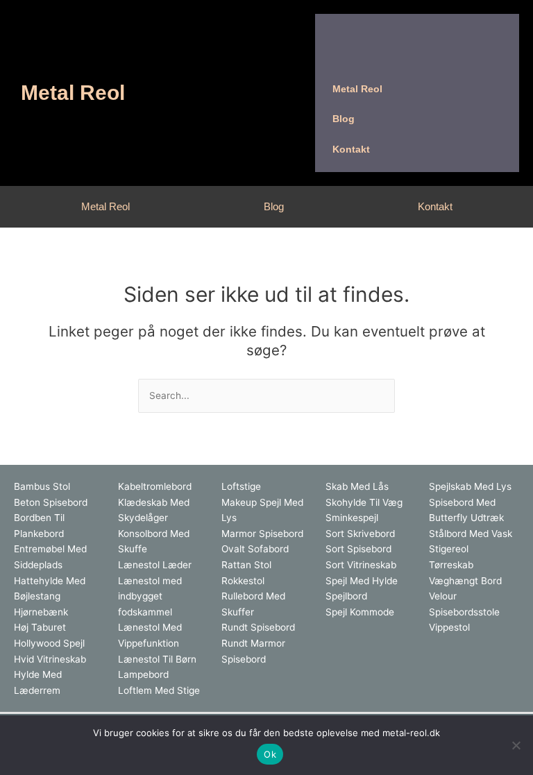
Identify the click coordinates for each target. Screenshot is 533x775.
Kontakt (435, 206)
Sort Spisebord (358, 548)
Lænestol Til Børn (157, 659)
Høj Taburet (40, 627)
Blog (274, 206)
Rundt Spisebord (258, 627)
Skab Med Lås (357, 486)
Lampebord (143, 674)
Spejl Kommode (359, 612)
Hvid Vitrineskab (50, 659)
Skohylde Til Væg (364, 502)
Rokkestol (242, 580)
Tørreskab (451, 564)
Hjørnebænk (41, 612)
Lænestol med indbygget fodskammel (150, 596)
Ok (270, 754)
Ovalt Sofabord (255, 548)
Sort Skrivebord (360, 533)
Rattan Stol (246, 564)
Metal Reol (73, 92)
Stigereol (448, 548)
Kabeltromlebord (155, 486)
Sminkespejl (351, 517)
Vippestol (449, 627)
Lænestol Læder (155, 564)
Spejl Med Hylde (361, 580)
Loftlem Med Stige (159, 690)
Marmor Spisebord (262, 533)
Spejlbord (346, 596)
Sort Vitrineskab (360, 564)
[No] (516, 745)
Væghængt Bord (465, 580)
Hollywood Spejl (49, 643)
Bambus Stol (42, 486)
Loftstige (241, 486)
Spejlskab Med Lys (470, 486)
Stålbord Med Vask (470, 533)
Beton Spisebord (50, 502)
